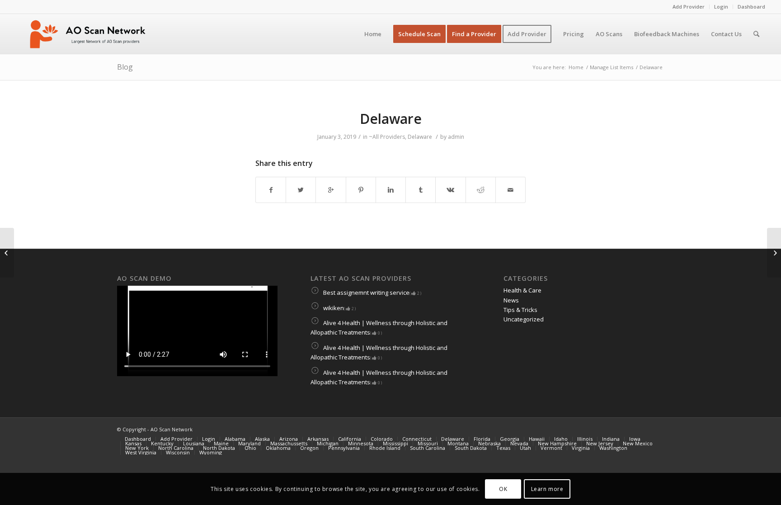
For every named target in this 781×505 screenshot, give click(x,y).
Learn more (547, 489)
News (511, 300)
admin (456, 137)
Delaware (391, 118)
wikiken (339, 308)
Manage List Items (611, 67)
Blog (125, 67)
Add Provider (689, 6)
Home (576, 67)
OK (503, 489)
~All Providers (387, 137)
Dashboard (751, 6)
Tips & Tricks (520, 310)
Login (721, 6)
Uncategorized (523, 319)
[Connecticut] (7, 253)
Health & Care (522, 290)
